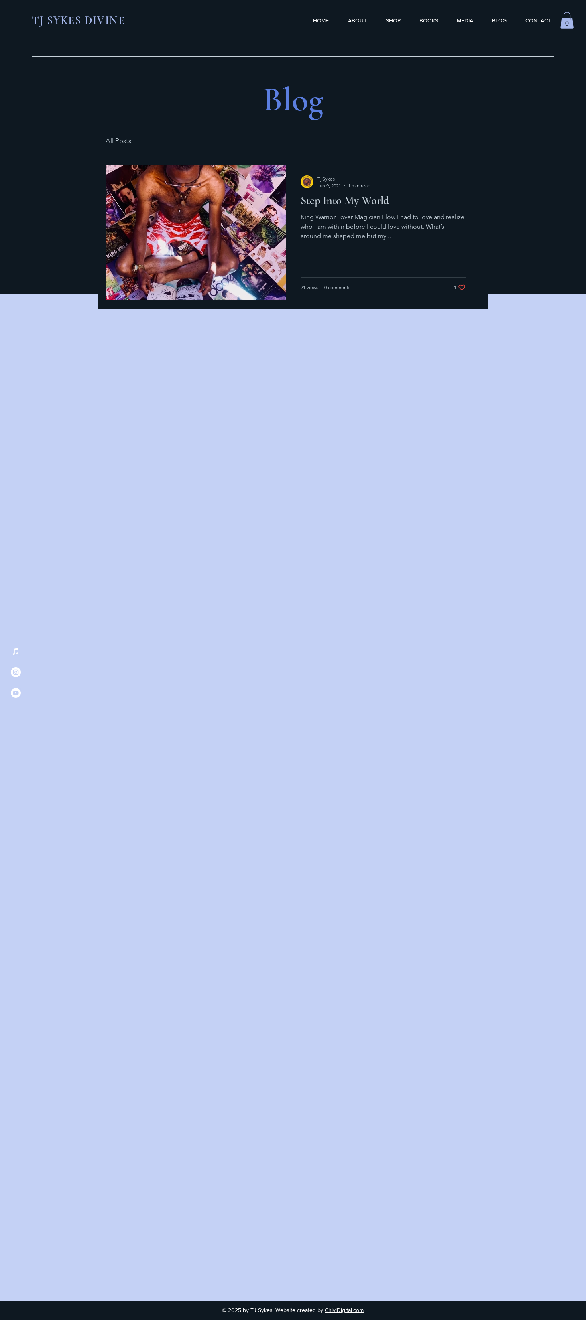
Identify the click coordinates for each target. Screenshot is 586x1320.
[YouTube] (16, 693)
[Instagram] (16, 672)
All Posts (118, 141)
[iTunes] (16, 651)
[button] (567, 20)
